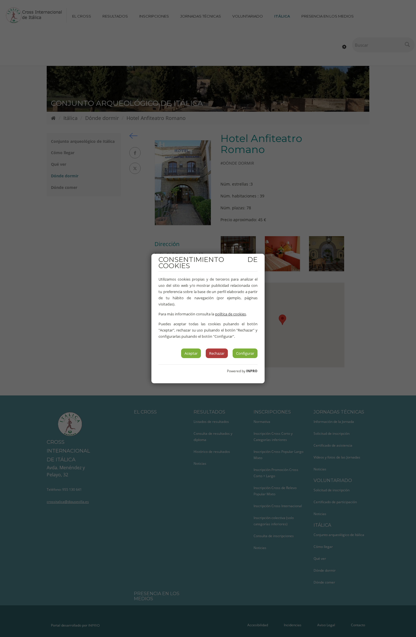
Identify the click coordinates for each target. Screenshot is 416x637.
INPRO (252, 371)
